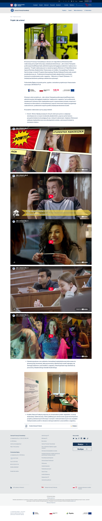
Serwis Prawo (44, 471)
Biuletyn (80, 444)
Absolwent (58, 5)
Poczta (59, 1)
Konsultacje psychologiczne (47, 457)
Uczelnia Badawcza (46, 474)
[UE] (87, 1)
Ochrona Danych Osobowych (47, 460)
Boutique (81, 449)
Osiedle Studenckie (46, 466)
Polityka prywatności (51, 498)
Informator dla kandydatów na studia (49, 450)
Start (11, 16)
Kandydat (35, 5)
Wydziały (72, 5)
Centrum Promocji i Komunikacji (22, 10)
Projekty (64, 10)
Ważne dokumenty (78, 10)
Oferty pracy (44, 463)
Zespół (69, 10)
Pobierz (75, 426)
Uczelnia (66, 5)
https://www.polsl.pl (14, 446)
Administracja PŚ (45, 435)
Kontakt (81, 1)
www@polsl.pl (72, 501)
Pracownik (52, 5)
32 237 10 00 (15, 458)
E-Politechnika (87, 10)
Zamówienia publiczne (46, 480)
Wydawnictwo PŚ (45, 477)
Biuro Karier (44, 441)
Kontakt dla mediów (14, 471)
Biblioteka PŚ (44, 438)
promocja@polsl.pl (17, 443)
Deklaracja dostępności (51, 502)
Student (41, 5)
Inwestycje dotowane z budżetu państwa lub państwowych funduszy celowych (51, 454)
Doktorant (46, 5)
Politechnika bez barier (46, 468)
